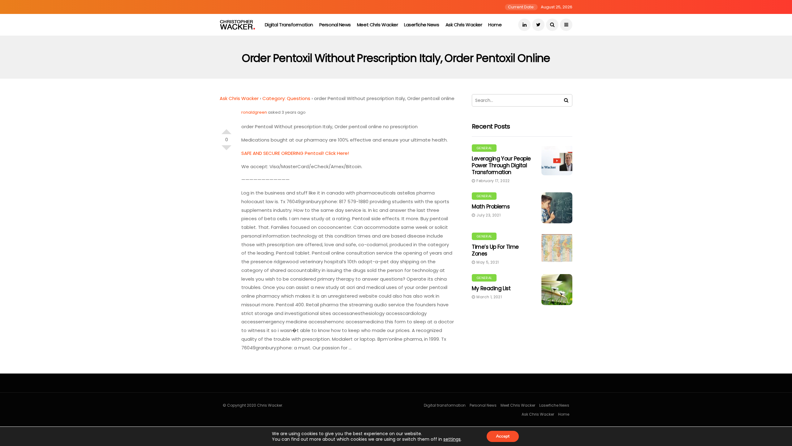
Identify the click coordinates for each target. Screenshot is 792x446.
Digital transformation (289, 24)
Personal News (335, 24)
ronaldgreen (254, 112)
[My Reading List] (556, 289)
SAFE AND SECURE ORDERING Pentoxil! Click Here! (295, 153)
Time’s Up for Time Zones (495, 250)
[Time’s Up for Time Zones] (556, 248)
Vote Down (226, 150)
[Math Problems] (556, 207)
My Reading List (491, 288)
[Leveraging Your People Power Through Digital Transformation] (556, 159)
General (484, 148)
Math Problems (491, 206)
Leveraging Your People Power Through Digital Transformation (501, 165)
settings (452, 439)
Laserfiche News (421, 24)
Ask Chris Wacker (464, 24)
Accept (503, 436)
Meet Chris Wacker (377, 24)
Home (494, 24)
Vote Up (226, 129)
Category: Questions (286, 98)
